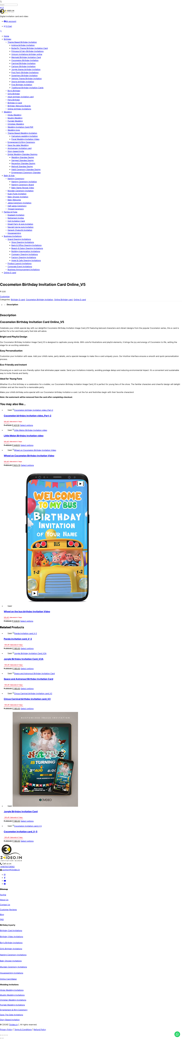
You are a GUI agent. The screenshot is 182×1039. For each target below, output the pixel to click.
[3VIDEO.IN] (7, 13)
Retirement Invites (16, 218)
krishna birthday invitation (23, 45)
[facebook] (5, 878)
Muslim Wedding (15, 118)
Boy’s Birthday (14, 91)
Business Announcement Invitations (24, 269)
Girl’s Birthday (14, 94)
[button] (177, 1034)
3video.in (13, 1024)
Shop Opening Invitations (22, 242)
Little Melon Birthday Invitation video (23, 435)
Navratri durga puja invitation (20, 227)
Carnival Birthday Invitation (23, 63)
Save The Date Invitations (11, 1015)
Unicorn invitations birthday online (26, 54)
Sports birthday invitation (22, 81)
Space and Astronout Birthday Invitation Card (28, 679)
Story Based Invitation (10, 1020)
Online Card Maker (8, 979)
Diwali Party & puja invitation (20, 224)
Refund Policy (40, 1029)
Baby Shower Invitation (18, 197)
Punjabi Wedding (15, 121)
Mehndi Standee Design (22, 166)
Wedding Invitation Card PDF (20, 127)
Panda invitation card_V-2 (18, 638)
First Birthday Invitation (21, 84)
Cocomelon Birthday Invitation (24, 60)
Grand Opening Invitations (19, 239)
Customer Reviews (8, 909)
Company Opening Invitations (24, 254)
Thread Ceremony (16, 209)
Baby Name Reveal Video (22, 188)
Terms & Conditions (23, 1029)
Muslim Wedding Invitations (12, 995)
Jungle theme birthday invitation (25, 69)
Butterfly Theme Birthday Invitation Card (29, 48)
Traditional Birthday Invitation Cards (27, 87)
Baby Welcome (14, 200)
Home (6, 36)
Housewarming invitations (11, 973)
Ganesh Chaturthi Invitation (20, 230)
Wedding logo (14, 130)
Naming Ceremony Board (22, 185)
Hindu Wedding (14, 115)
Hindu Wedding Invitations (12, 990)
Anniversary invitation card (19, 148)
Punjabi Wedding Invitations (12, 1005)
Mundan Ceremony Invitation (21, 191)
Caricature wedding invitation (24, 136)
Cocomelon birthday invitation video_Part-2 (27, 415)
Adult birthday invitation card (21, 97)
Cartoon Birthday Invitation (23, 66)
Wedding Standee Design (22, 157)
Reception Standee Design (23, 163)
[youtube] (5, 881)
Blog (2, 914)
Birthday (7, 39)
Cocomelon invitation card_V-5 (20, 831)
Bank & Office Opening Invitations (26, 245)
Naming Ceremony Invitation (24, 181)
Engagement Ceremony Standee (26, 172)
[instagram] (5, 874)
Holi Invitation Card (16, 221)
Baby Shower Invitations (11, 961)
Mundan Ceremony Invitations (13, 967)
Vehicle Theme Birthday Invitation (26, 78)
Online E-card (10, 272)
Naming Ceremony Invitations (13, 955)
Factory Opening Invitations (23, 257)
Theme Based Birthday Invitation (22, 42)
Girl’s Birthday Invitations (11, 949)
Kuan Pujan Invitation (17, 194)
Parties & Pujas (10, 212)
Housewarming (14, 233)
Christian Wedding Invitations (13, 1000)
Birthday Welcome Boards (19, 106)
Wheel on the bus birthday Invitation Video (27, 611)
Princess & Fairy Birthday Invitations (27, 51)
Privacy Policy (6, 1029)
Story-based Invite (16, 151)
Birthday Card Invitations (11, 930)
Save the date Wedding (18, 145)
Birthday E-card (18, 299)
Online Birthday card (63, 299)
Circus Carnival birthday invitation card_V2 (27, 699)
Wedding (8, 112)
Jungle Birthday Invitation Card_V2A (23, 659)
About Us (4, 900)
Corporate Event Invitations (20, 266)
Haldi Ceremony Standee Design (26, 169)
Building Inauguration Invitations (25, 251)
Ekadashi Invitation (16, 215)
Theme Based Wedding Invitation (22, 133)
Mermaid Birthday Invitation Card (26, 57)
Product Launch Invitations (19, 263)
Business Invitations (13, 236)
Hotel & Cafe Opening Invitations (26, 260)
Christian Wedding (16, 124)
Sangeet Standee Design (22, 160)
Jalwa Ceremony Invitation (19, 203)
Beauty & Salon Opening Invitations (27, 248)
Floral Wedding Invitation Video (25, 139)
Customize (5, 296)
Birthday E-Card (15, 103)
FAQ (2, 919)
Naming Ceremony (16, 178)
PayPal (3, 895)
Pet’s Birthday (14, 100)
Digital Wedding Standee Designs (22, 154)
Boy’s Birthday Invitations (11, 943)
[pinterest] (5, 884)
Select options (26, 425)
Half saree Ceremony (17, 206)
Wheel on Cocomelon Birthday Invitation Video (29, 455)
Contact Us (5, 905)
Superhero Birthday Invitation (24, 75)
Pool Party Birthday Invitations (24, 72)
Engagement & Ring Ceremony (21, 142)
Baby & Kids (9, 175)
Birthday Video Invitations (11, 936)
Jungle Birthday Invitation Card (21, 811)
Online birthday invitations (19, 109)
